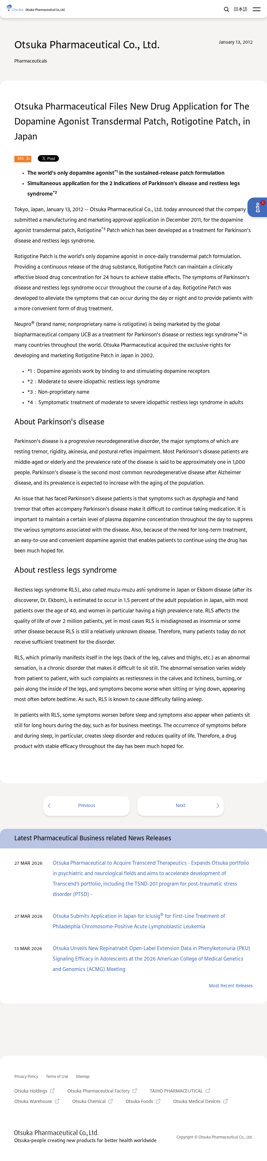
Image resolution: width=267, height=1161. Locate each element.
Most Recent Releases (231, 986)
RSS (21, 159)
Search (226, 9)
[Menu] (256, 9)
